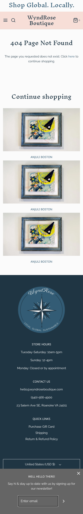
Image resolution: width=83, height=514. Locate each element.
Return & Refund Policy (41, 439)
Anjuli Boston (41, 157)
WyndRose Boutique (41, 20)
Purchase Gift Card (41, 426)
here (71, 56)
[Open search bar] (15, 20)
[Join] (63, 501)
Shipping (41, 433)
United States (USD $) (40, 464)
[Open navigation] (5, 20)
